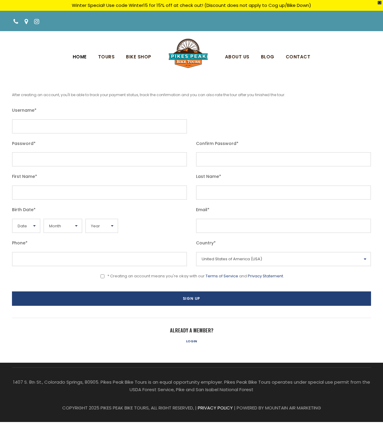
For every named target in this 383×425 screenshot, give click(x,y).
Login (191, 341)
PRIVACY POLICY (215, 408)
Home (80, 57)
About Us (237, 57)
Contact (298, 57)
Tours (106, 57)
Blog (267, 57)
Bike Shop (138, 57)
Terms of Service (222, 276)
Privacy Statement (265, 276)
